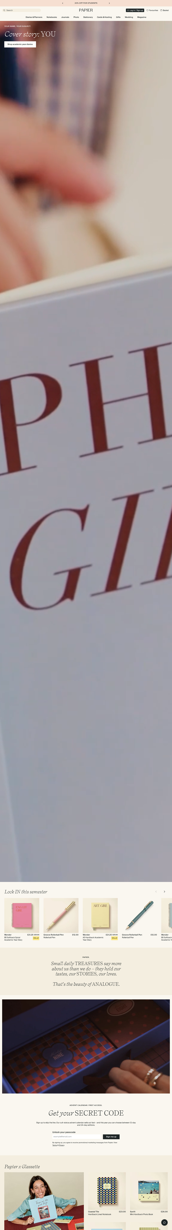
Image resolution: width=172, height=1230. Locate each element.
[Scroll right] (164, 891)
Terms (54, 1145)
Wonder (7, 934)
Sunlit (132, 1211)
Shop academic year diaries (20, 44)
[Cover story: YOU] (86, 451)
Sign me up (111, 1136)
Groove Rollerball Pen (54, 934)
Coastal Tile (93, 1211)
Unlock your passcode (64, 1132)
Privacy (61, 1145)
